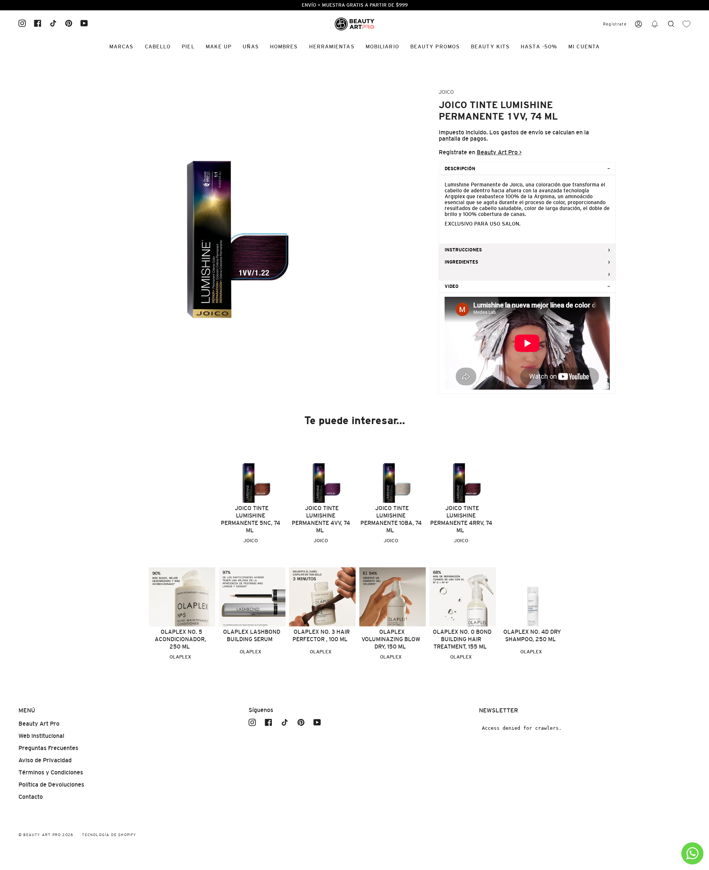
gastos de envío (522, 132)
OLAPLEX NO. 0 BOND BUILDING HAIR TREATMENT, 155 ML (462, 639)
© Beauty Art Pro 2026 (45, 835)
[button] (654, 24)
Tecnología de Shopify (109, 835)
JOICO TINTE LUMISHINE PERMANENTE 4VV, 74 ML (321, 519)
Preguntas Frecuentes (48, 748)
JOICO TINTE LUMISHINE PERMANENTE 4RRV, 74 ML (461, 519)
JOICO (446, 92)
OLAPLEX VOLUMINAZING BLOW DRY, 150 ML (391, 639)
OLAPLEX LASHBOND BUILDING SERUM (251, 635)
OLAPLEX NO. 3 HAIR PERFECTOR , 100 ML (321, 635)
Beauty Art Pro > (499, 152)
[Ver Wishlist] (686, 24)
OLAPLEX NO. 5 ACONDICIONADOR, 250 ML (180, 639)
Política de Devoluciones (51, 784)
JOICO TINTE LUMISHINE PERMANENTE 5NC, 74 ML (250, 519)
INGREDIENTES (461, 262)
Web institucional (41, 736)
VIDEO (452, 286)
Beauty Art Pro (38, 724)
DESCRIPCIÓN (460, 168)
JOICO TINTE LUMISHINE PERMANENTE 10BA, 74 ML (391, 519)
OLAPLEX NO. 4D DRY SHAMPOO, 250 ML (532, 635)
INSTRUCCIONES (463, 249)
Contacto (30, 797)
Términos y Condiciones (50, 772)
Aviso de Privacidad (45, 760)
